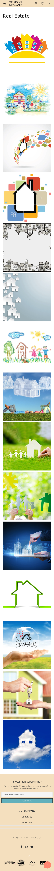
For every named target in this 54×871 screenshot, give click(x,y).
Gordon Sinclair (15, 3)
